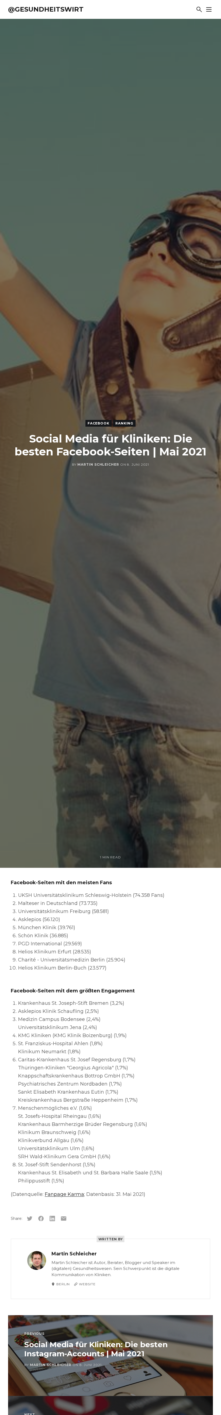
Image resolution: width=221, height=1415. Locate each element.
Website (87, 1284)
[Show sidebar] (209, 9)
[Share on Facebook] (41, 1218)
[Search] (199, 9)
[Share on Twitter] (30, 1218)
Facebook (98, 423)
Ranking (124, 423)
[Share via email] (64, 1218)
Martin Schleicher (98, 464)
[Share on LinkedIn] (52, 1218)
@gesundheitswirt (46, 9)
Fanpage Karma (64, 1194)
